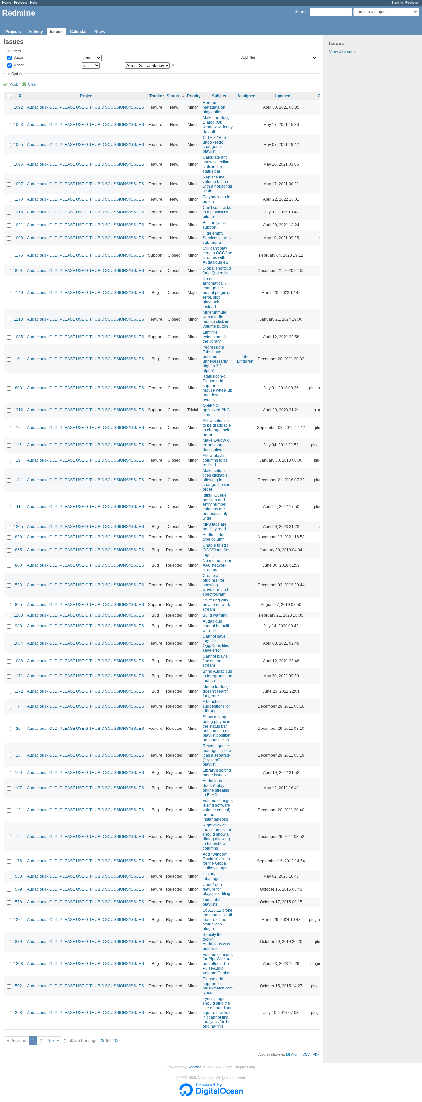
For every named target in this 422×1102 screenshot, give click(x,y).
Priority (194, 96)
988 (18, 626)
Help (33, 2)
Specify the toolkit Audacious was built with (216, 941)
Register (412, 2)
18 (18, 755)
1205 (18, 526)
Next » (53, 1040)
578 (18, 902)
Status (18, 58)
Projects (20, 2)
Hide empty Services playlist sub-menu (217, 238)
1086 (18, 661)
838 (18, 537)
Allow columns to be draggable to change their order (217, 427)
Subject (219, 96)
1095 (18, 144)
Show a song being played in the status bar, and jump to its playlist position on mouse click (216, 728)
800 (18, 565)
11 (18, 506)
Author (18, 65)
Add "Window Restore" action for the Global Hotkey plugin (216, 861)
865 (18, 550)
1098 (18, 238)
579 (18, 889)
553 (18, 876)
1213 (18, 319)
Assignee (246, 96)
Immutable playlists (212, 902)
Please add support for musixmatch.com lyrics (218, 986)
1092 (18, 107)
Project (87, 96)
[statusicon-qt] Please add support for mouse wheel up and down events (217, 388)
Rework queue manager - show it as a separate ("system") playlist (217, 755)
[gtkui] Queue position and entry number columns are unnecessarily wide (215, 507)
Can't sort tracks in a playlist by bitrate (217, 212)
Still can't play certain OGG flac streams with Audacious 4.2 (217, 255)
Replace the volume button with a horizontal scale (217, 184)
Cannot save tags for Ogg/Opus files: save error (216, 643)
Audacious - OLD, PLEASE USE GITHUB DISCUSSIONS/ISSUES (85, 107)
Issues (56, 31)
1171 (18, 676)
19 (18, 460)
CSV (306, 1054)
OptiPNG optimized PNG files (216, 410)
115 (18, 445)
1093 (18, 124)
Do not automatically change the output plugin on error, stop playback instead (217, 292)
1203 (18, 615)
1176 (18, 255)
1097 (18, 184)
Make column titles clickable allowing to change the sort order (216, 480)
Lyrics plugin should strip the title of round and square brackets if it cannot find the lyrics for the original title (218, 1012)
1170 (18, 199)
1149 (18, 292)
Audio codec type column (214, 537)
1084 (18, 643)
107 (18, 788)
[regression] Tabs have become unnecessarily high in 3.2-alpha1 (215, 359)
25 (102, 1040)
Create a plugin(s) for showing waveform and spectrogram (215, 585)
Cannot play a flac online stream (215, 661)
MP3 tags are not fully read (214, 526)
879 (18, 941)
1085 (18, 337)
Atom (295, 1054)
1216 (18, 212)
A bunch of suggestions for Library (216, 706)
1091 (18, 225)
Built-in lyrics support (214, 225)
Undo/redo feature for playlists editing (216, 889)
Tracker (156, 96)
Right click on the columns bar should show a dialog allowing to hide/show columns (217, 837)
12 (18, 810)
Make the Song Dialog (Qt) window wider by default (218, 124)
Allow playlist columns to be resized (215, 460)
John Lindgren (245, 359)
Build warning (215, 615)
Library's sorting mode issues (217, 772)
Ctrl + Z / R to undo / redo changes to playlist (214, 144)
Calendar (78, 31)
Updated (282, 96)
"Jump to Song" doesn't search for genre (216, 691)
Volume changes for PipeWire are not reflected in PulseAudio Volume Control (218, 963)
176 (18, 861)
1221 (18, 919)
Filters (16, 51)
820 (18, 270)
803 (18, 388)
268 (18, 1012)
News (99, 31)
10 (18, 427)
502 (18, 986)
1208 (18, 963)
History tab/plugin (212, 876)
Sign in (397, 2)
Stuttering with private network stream (216, 605)
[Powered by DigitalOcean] (211, 1095)
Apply (14, 84)
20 (18, 728)
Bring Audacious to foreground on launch (217, 676)
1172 (18, 691)
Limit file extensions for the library (215, 337)
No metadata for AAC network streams (217, 565)
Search (301, 11)
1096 (18, 164)
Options (17, 74)
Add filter (248, 57)
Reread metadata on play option (214, 107)
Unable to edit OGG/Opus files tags (216, 550)
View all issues (342, 51)
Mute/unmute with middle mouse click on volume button (216, 319)
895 (18, 604)
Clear (32, 84)
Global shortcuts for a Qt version (217, 270)
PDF (316, 1054)
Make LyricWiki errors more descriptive (216, 445)
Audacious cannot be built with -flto (216, 626)
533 (18, 585)
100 (18, 772)
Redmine (195, 1067)
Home (6, 2)
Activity (35, 31)
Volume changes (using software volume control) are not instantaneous (218, 810)
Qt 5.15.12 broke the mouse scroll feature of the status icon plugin (217, 919)
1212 (18, 410)
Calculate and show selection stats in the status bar (216, 164)
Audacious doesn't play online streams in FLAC (216, 788)
